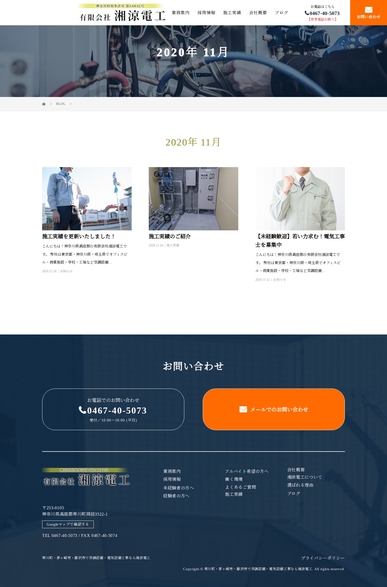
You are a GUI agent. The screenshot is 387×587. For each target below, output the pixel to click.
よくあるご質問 (240, 487)
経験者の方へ (176, 496)
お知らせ (66, 271)
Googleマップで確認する (68, 524)
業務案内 (181, 12)
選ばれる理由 (300, 485)
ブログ (281, 12)
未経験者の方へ (178, 488)
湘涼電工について (304, 477)
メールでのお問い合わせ (278, 410)
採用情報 (206, 12)
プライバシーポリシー (323, 558)
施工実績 (232, 12)
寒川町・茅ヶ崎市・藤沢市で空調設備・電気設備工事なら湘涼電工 (96, 558)
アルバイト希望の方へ (247, 471)
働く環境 (234, 479)
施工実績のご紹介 (170, 236)
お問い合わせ (368, 17)
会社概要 (258, 12)
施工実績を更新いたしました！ (79, 236)
